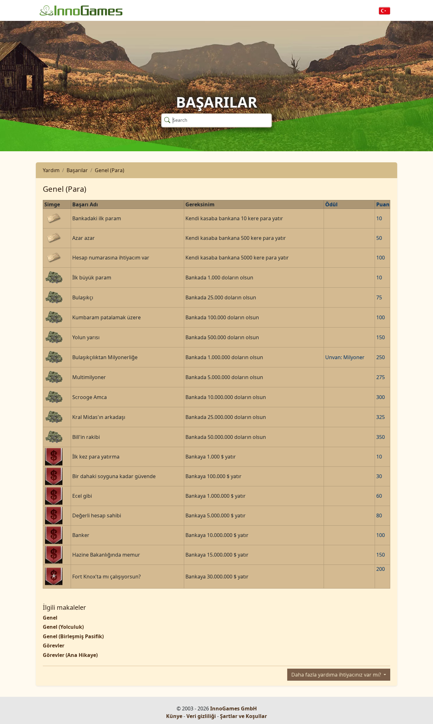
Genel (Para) (109, 170)
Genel (50, 617)
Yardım (51, 170)
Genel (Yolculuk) (63, 626)
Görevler (53, 645)
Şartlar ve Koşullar (243, 716)
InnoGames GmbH (233, 708)
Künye (174, 716)
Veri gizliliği (201, 716)
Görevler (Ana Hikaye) (70, 655)
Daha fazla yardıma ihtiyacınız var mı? (336, 674)
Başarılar (77, 170)
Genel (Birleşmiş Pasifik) (73, 636)
